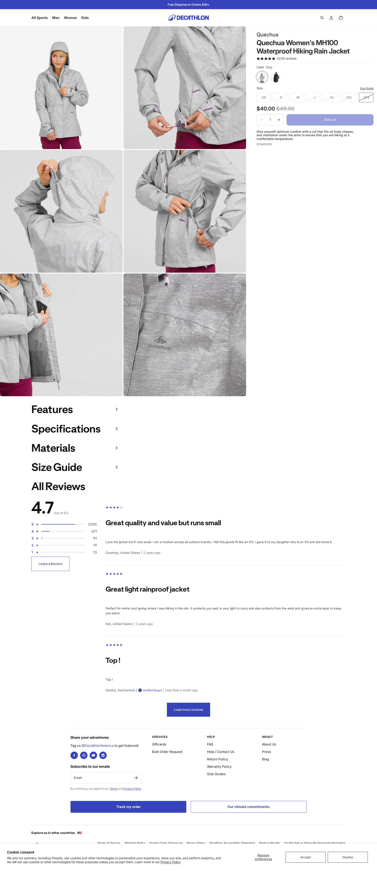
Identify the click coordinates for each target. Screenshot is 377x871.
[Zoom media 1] (61, 87)
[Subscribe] (135, 778)
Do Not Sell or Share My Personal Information (315, 843)
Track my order (128, 807)
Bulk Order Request (167, 752)
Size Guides (216, 774)
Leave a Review (50, 564)
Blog (265, 759)
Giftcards (159, 744)
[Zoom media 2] (184, 87)
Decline (348, 857)
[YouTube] (93, 755)
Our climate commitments (248, 807)
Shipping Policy (135, 843)
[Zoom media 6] (184, 335)
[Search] (322, 17)
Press (266, 752)
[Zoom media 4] (184, 211)
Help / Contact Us (220, 752)
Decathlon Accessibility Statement (232, 843)
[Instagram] (83, 755)
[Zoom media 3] (61, 211)
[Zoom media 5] (61, 335)
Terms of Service (108, 843)
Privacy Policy (171, 862)
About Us (269, 744)
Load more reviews (188, 709)
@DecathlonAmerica (98, 746)
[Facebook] (74, 755)
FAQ (210, 744)
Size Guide (367, 88)
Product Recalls (269, 843)
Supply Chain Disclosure (165, 843)
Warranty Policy (219, 766)
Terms (113, 788)
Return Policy (217, 759)
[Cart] (341, 17)
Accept (305, 857)
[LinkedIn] (103, 755)
